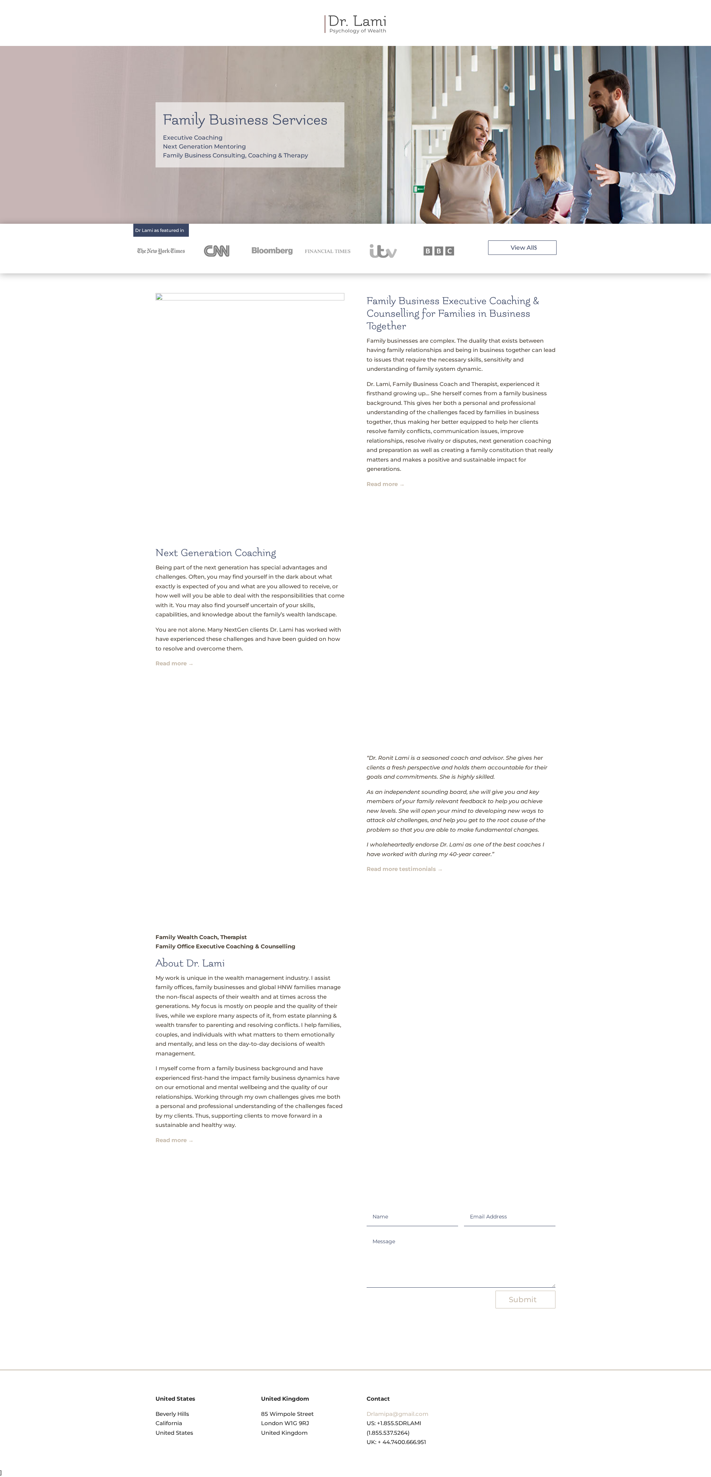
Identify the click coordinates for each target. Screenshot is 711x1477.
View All (522, 247)
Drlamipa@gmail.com (397, 1413)
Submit (523, 1299)
